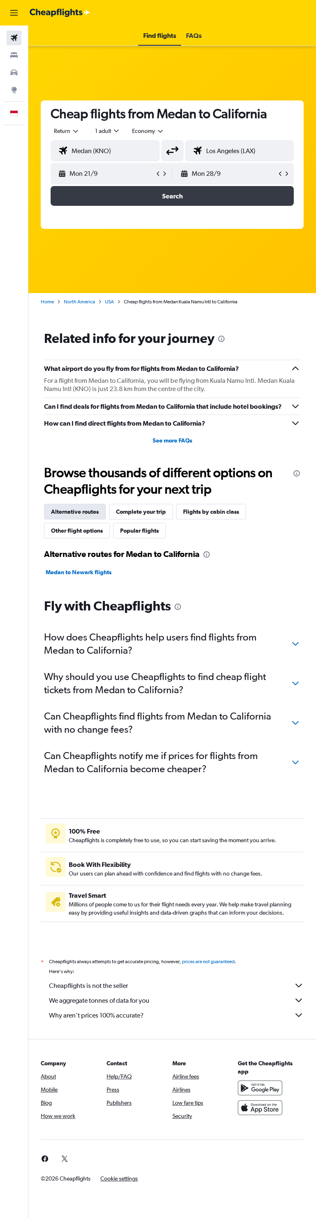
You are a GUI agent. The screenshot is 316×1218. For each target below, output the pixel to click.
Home (47, 302)
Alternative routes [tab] (75, 511)
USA (109, 302)
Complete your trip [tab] (141, 511)
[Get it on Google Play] (260, 1088)
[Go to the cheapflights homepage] (60, 13)
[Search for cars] (14, 72)
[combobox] (148, 131)
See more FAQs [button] (172, 440)
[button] (14, 13)
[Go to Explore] (14, 90)
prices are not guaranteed (208, 961)
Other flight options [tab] (77, 530)
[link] (45, 1159)
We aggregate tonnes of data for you (99, 1000)
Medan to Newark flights (79, 572)
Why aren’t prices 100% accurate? (96, 1015)
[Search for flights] (14, 38)
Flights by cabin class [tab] (211, 511)
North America (79, 302)
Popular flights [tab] (139, 530)
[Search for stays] (14, 55)
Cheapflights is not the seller (88, 986)
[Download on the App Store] (260, 1107)
